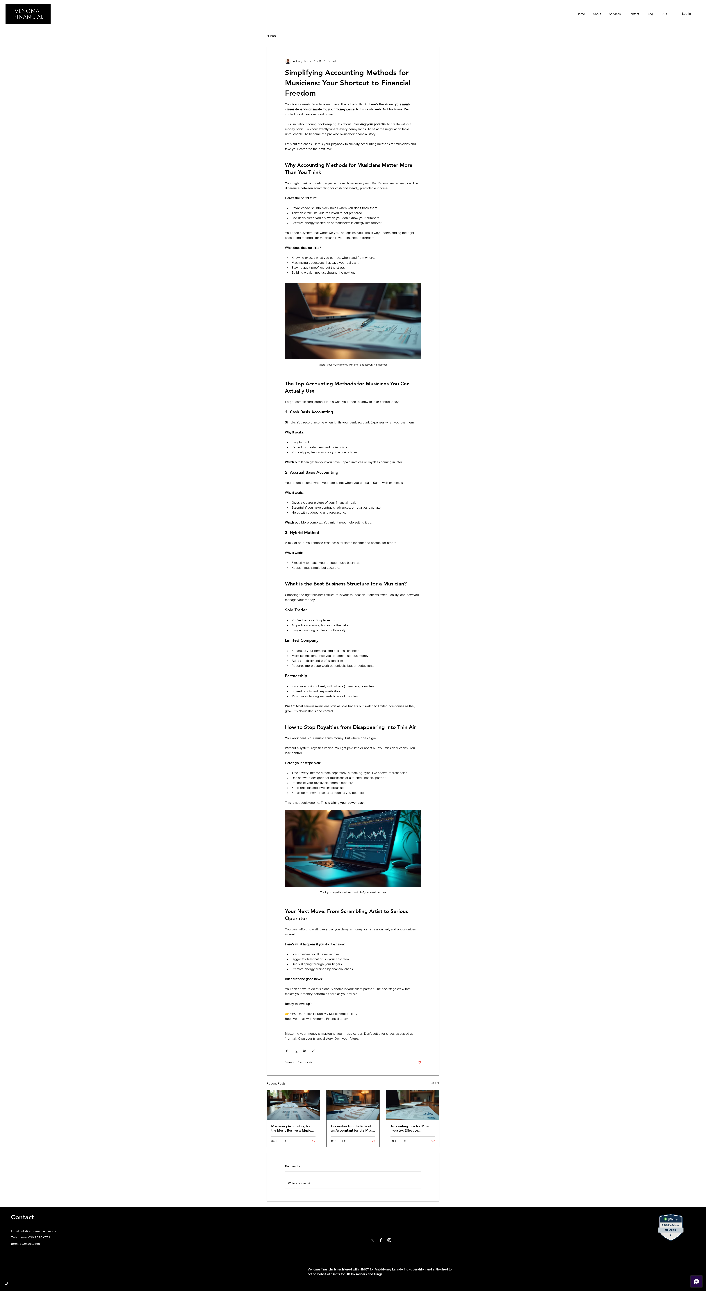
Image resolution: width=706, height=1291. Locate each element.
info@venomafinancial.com (39, 1231)
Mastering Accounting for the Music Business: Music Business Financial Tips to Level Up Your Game (291, 1128)
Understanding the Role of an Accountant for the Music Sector (352, 1128)
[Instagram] (389, 1240)
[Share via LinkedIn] (304, 1051)
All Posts (271, 35)
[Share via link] (313, 1051)
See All (435, 1082)
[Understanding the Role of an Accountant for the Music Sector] (353, 1105)
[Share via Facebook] (286, 1051)
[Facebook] (380, 1240)
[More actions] (419, 61)
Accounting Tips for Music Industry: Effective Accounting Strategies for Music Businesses (410, 1128)
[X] (372, 1240)
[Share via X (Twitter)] (295, 1051)
